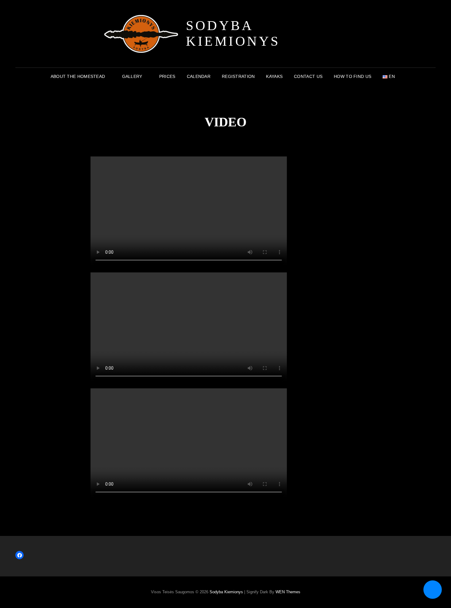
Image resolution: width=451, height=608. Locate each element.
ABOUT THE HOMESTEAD (78, 76)
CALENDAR (198, 76)
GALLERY (132, 76)
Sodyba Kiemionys (233, 33)
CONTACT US (308, 76)
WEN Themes (288, 592)
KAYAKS (274, 76)
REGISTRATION (238, 76)
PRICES (167, 76)
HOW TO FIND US (352, 76)
